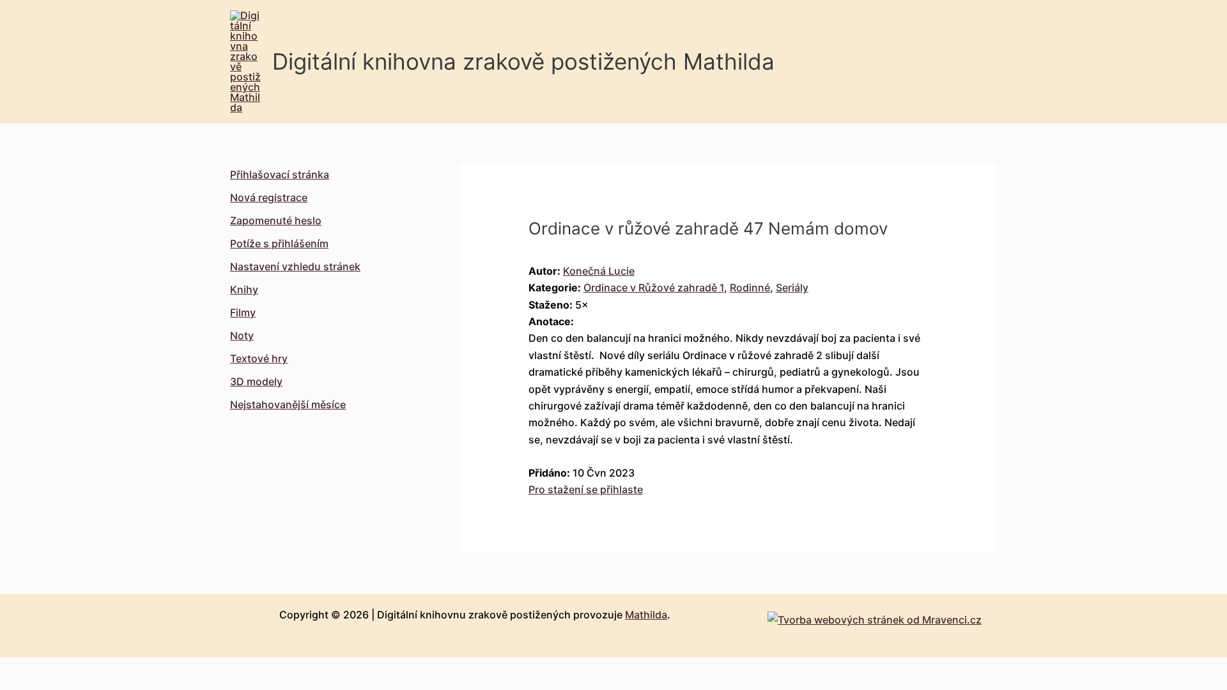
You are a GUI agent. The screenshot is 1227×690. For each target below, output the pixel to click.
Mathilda (646, 614)
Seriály (792, 287)
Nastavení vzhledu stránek (295, 266)
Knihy (244, 289)
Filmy (243, 312)
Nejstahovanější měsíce (288, 404)
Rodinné (750, 287)
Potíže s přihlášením (279, 243)
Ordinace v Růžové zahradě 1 (653, 287)
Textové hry (259, 358)
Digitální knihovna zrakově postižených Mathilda (523, 61)
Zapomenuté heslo (275, 220)
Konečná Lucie (599, 270)
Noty (242, 335)
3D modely (256, 381)
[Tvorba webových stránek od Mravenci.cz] (875, 616)
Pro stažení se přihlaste (586, 489)
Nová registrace (268, 197)
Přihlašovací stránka (279, 174)
